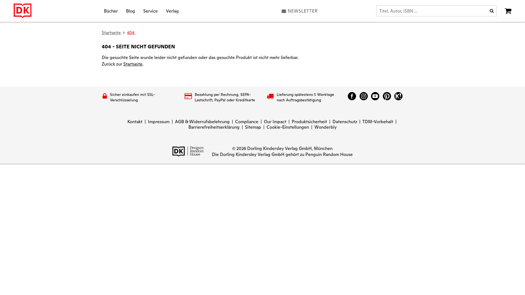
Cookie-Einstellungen (288, 127)
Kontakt (134, 122)
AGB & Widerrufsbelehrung (202, 122)
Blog (130, 11)
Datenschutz (344, 122)
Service (150, 11)
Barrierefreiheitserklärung (214, 127)
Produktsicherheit (309, 122)
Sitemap (253, 127)
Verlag (172, 11)
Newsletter (303, 11)
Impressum (159, 122)
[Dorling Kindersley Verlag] (22, 11)
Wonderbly (325, 127)
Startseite (132, 64)
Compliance (246, 122)
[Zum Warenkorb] (508, 10)
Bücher (111, 11)
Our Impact (275, 122)
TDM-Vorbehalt (377, 122)
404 (131, 33)
